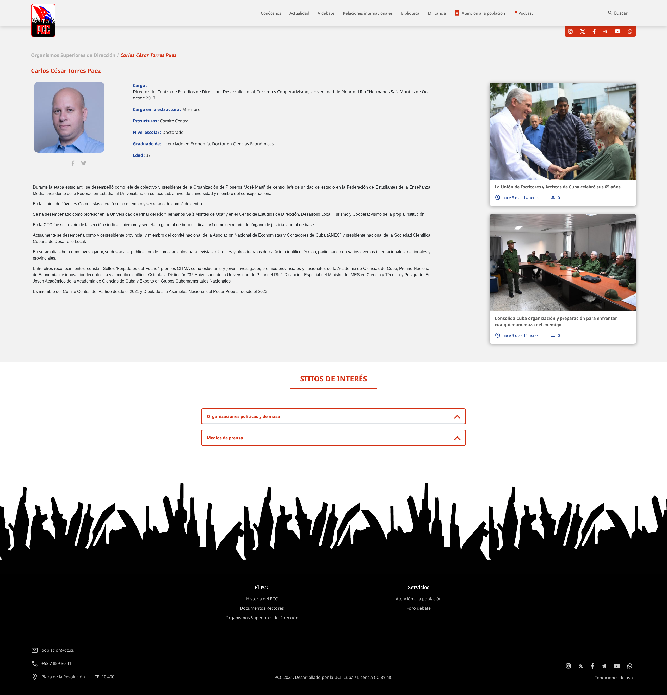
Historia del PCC (262, 599)
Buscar (621, 13)
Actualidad (299, 13)
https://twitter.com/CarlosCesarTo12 (83, 163)
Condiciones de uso (613, 677)
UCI (337, 677)
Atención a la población (483, 13)
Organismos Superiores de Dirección (73, 55)
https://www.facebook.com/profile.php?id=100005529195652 (73, 163)
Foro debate (419, 608)
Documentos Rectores (262, 608)
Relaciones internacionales (368, 13)
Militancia (437, 13)
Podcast (525, 13)
